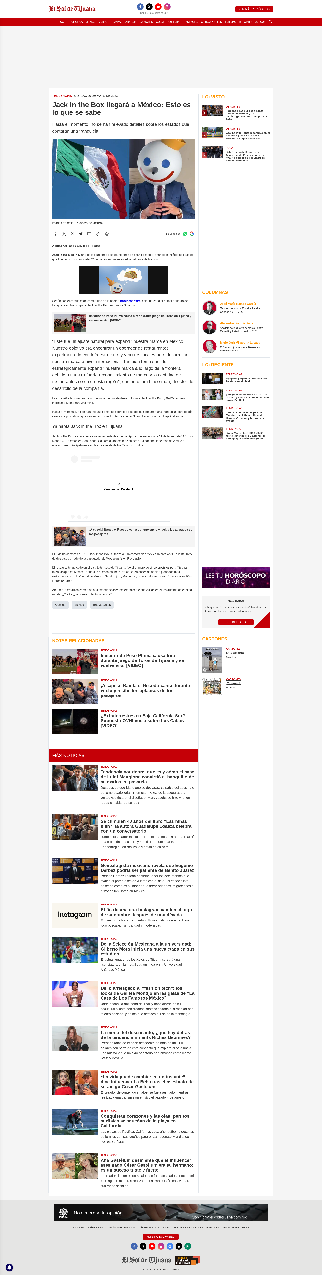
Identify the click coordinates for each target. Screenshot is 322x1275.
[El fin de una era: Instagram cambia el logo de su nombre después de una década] (75, 917)
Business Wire (130, 300)
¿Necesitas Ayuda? (160, 1236)
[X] (149, 6)
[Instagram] (167, 6)
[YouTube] (158, 6)
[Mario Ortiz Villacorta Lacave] (209, 346)
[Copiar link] (98, 234)
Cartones (146, 22)
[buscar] (270, 22)
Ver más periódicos (254, 9)
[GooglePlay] (187, 1246)
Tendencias (190, 22)
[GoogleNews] (170, 1246)
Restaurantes (102, 604)
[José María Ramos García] (209, 307)
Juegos (260, 22)
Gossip (160, 22)
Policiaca (76, 22)
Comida (60, 604)
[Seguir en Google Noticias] (192, 234)
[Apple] (179, 1246)
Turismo (230, 22)
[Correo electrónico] (89, 234)
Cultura (173, 22)
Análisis (131, 22)
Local (63, 22)
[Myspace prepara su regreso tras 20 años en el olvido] (212, 378)
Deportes (245, 22)
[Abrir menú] (51, 22)
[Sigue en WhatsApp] (185, 234)
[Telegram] (80, 234)
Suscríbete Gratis (236, 622)
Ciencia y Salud (211, 22)
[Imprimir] (107, 234)
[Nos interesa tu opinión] (161, 1213)
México (90, 22)
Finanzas (116, 22)
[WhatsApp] (72, 234)
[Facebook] (140, 6)
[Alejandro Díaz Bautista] (209, 327)
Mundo (102, 22)
